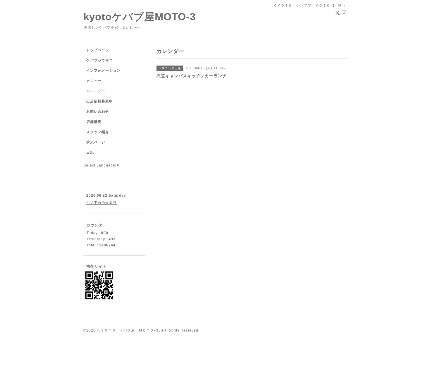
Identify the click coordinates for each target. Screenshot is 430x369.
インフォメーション (103, 70)
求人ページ (95, 142)
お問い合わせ (97, 111)
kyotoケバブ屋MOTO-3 (139, 16)
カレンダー (95, 91)
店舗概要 (94, 122)
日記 (90, 152)
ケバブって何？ (99, 60)
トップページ (97, 50)
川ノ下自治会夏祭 (101, 203)
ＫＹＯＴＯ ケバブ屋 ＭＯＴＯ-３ (128, 330)
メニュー (94, 81)
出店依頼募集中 (99, 101)
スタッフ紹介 (97, 132)
